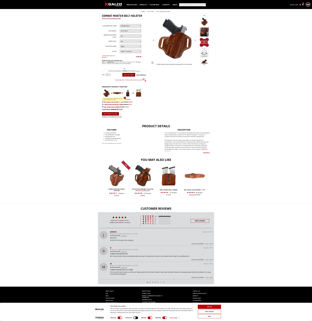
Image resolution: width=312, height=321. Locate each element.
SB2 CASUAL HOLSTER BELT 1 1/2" (113, 102)
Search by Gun (132, 5)
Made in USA (109, 300)
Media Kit (195, 296)
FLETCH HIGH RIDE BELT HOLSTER (142, 189)
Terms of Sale (146, 293)
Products (143, 5)
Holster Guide (110, 298)
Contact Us (196, 291)
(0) (155, 220)
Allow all (209, 306)
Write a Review (200, 221)
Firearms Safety (147, 299)
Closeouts (166, 5)
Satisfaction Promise (149, 302)
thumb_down (210, 244)
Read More (206, 152)
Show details (173, 317)
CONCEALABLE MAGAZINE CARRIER (114, 104)
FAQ (107, 293)
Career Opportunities (199, 293)
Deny (209, 316)
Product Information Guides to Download (152, 296)
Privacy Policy (146, 291)
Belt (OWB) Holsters (163, 11)
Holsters (151, 11)
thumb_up (206, 244)
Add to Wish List (141, 75)
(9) (155, 218)
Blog (107, 296)
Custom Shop (154, 5)
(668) (156, 216)
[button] (125, 98)
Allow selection (209, 311)
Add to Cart (129, 75)
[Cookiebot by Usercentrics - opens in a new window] (99, 318)
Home (143, 11)
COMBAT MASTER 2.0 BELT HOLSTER (116, 189)
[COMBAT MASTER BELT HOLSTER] (174, 38)
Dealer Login (294, 5)
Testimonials (197, 300)
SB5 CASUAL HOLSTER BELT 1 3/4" (194, 190)
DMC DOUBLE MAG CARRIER (111, 107)
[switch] (135, 317)
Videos (175, 5)
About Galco (110, 291)
